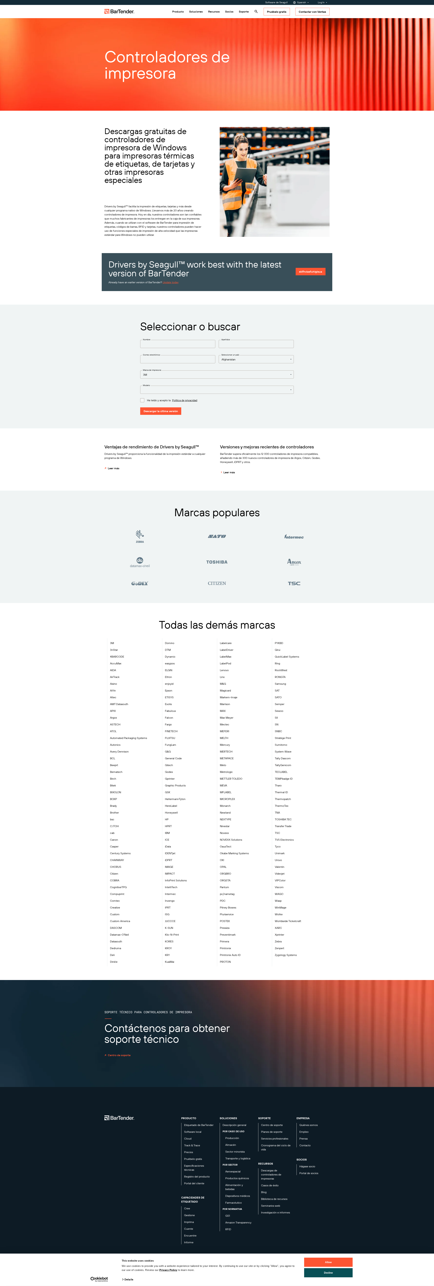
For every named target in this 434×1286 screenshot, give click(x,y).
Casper (114, 846)
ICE (167, 839)
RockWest (281, 670)
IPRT (168, 907)
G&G (168, 751)
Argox (113, 717)
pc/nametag (227, 894)
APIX (113, 711)
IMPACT (170, 873)
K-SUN (169, 927)
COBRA (114, 880)
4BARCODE (117, 656)
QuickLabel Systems (287, 656)
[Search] (256, 11)
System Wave (283, 751)
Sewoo (279, 711)
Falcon (169, 717)
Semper (279, 704)
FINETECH (171, 731)
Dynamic (170, 656)
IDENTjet (170, 853)
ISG (167, 914)
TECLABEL (281, 772)
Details (128, 1279)
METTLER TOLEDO (231, 778)
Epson (168, 690)
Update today (171, 282)
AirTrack (115, 677)
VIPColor (280, 880)
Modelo (146, 385)
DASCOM (116, 927)
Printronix (225, 948)
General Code (173, 758)
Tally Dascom (283, 758)
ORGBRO (225, 873)
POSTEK (225, 921)
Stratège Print (283, 738)
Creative (115, 907)
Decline (328, 1272)
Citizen (114, 873)
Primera (224, 941)
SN (276, 724)
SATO (278, 697)
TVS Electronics (284, 839)
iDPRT (168, 860)
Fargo (168, 724)
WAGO (279, 894)
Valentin (279, 866)
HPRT (168, 826)
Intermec (170, 894)
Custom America (120, 921)
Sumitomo (281, 744)
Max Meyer (226, 717)
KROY (168, 948)
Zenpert (279, 948)
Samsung (280, 683)
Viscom (279, 887)
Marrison (225, 704)
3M (112, 643)
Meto (223, 765)
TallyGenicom (283, 765)
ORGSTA (225, 880)
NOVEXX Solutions (231, 839)
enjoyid (169, 683)
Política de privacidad (184, 400)
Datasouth (116, 941)
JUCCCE (170, 921)
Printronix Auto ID (230, 955)
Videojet (279, 873)
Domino (169, 643)
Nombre (146, 339)
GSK (167, 792)
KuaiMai (169, 961)
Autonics (115, 744)
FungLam (170, 744)
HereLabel (171, 805)
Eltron (168, 677)
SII (276, 717)
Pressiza (224, 927)
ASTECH (115, 724)
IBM (167, 833)
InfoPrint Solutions (176, 880)
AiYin (113, 690)
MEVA (223, 785)
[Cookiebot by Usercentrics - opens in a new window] (99, 1279)
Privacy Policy (168, 1270)
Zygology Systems (286, 955)
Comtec (115, 900)
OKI (222, 860)
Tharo (278, 785)
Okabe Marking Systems (234, 853)
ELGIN (168, 670)
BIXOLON (115, 792)
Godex (169, 772)
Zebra (278, 941)
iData (168, 846)
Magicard (225, 690)
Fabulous (170, 711)
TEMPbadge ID (284, 778)
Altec (113, 697)
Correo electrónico (151, 354)
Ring (277, 663)
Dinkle (113, 961)
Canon (114, 839)
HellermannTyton (175, 799)
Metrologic (226, 772)
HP (167, 819)
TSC (277, 833)
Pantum (224, 887)
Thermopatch (283, 799)
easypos (170, 663)
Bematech (116, 772)
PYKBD (279, 643)
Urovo (278, 860)
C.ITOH (114, 826)
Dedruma (115, 948)
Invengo (170, 900)
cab (112, 833)
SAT (277, 690)
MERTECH (226, 751)
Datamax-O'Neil (119, 934)
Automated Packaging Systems (128, 738)
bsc (112, 819)
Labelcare (226, 643)
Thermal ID (281, 792)
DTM (168, 649)
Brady (113, 805)
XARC (278, 927)
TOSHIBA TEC (283, 819)
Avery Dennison (119, 751)
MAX (223, 711)
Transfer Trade (283, 826)
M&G (223, 683)
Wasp (278, 900)
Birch (113, 778)
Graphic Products (175, 785)
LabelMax (225, 656)
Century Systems (120, 853)
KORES (169, 941)
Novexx (224, 833)
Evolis (168, 704)
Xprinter (279, 934)
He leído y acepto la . (172, 400)
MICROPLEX (227, 799)
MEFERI (224, 731)
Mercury (225, 744)
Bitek (113, 785)
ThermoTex (281, 805)
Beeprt (114, 765)
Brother (114, 812)
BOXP (113, 799)
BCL (112, 758)
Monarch (225, 805)
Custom (115, 914)
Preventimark (228, 934)
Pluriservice (227, 914)
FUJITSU (170, 738)
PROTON (225, 961)
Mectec (224, 724)
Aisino (113, 683)
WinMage (280, 907)
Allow (328, 1262)
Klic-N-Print (172, 934)
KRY (167, 955)
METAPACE (227, 758)
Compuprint (117, 894)
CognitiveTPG (118, 887)
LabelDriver (226, 649)
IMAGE (169, 866)
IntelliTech (171, 887)
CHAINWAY (117, 860)
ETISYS (169, 697)
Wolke (279, 914)
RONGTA (280, 677)
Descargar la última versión (161, 411)
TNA (277, 812)
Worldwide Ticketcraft (288, 921)
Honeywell (171, 812)
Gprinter (170, 778)
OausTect (225, 846)
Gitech (169, 765)
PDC (222, 900)
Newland (225, 812)
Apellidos (225, 339)
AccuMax (115, 663)
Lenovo (224, 670)
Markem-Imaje (228, 697)
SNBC (278, 731)
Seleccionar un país (230, 354)
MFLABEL (225, 792)
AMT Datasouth (119, 704)
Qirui (277, 649)
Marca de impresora (152, 370)
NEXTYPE (225, 819)
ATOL (113, 731)
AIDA (113, 670)
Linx (222, 677)
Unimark (280, 853)
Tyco (278, 846)
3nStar (114, 649)
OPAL (223, 866)
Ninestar (225, 826)
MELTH (224, 738)
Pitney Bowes (228, 907)
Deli (112, 955)
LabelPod (225, 663)
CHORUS (115, 866)
